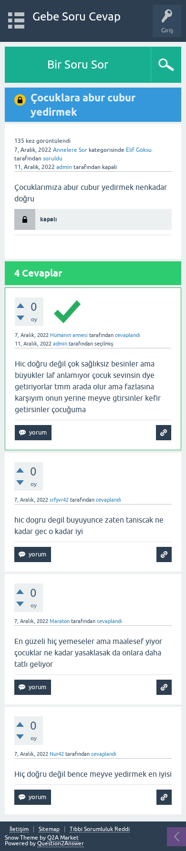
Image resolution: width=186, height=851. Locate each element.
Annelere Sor (70, 150)
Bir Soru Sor (77, 64)
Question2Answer (60, 843)
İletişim (19, 829)
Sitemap (49, 829)
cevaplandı (127, 335)
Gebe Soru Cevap (76, 16)
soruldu (52, 158)
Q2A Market (63, 837)
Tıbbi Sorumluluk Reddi (100, 829)
